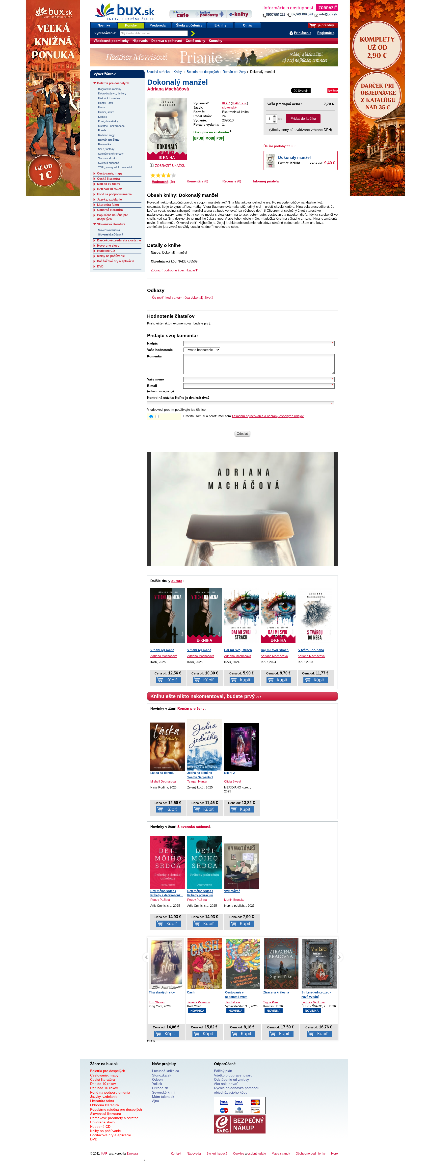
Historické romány (109, 98)
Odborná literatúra (110, 210)
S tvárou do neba (311, 650)
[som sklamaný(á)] (153, 175)
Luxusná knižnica (165, 1071)
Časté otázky (195, 41)
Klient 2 (229, 773)
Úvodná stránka (158, 72)
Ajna (155, 1101)
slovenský (229, 107)
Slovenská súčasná (193, 827)
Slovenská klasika (109, 230)
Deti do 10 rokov (108, 184)
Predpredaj (158, 25)
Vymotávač (232, 891)
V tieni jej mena (162, 650)
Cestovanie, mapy (110, 173)
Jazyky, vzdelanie (109, 199)
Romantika (104, 144)
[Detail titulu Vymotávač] (241, 866)
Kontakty (215, 41)
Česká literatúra (108, 178)
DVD (100, 266)
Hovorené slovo (108, 245)
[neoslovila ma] (158, 175)
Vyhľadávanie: (105, 33)
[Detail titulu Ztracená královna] (243, 964)
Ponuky (131, 25)
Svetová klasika (107, 158)
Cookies (238, 1153)
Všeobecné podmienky (111, 41)
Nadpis (152, 343)
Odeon (157, 1079)
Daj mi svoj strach (238, 650)
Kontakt (176, 1153)
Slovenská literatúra (111, 224)
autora (176, 581)
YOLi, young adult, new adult (115, 167)
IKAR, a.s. (239, 103)
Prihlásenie (302, 33)
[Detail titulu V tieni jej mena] (167, 615)
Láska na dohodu (162, 773)
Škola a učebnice (189, 25)
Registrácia (325, 33)
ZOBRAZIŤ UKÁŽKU (170, 166)
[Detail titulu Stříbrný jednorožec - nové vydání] (281, 963)
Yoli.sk (157, 1084)
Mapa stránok (281, 1153)
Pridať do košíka (303, 118)
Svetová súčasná (108, 162)
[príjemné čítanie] (168, 175)
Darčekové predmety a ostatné (119, 240)
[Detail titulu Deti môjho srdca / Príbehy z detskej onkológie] (167, 862)
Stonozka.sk (161, 1075)
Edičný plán (223, 1071)
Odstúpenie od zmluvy (231, 1079)
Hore (334, 1153)
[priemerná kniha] (163, 175)
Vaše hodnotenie (160, 350)
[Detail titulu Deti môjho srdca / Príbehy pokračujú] (204, 862)
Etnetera (132, 1153)
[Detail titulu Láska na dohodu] (167, 747)
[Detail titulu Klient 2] (241, 747)
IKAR (226, 103)
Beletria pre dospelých (203, 72)
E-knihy (220, 25)
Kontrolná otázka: (160, 398)
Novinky (104, 25)
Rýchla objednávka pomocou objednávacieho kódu (236, 1090)
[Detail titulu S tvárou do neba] (315, 615)
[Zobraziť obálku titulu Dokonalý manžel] (167, 129)
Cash (152, 992)
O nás (247, 25)
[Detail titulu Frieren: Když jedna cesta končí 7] (319, 963)
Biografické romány (109, 88)
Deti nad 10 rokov (109, 189)
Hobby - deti (105, 102)
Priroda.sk (160, 1088)
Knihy (178, 72)
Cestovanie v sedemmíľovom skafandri (198, 997)
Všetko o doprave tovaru (233, 1075)
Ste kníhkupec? (217, 1153)
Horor (101, 107)
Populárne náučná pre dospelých (116, 1109)
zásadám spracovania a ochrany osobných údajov (268, 416)
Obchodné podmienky (310, 1153)
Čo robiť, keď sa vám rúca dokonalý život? (182, 297)
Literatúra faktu (108, 204)
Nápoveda (140, 41)
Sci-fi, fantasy (106, 148)
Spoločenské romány (111, 153)
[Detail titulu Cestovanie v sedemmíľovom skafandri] (204, 963)
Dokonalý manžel (294, 157)
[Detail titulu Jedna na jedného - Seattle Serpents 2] (204, 745)
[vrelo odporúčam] (173, 175)
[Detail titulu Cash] (166, 964)
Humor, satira (106, 112)
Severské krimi (163, 1092)
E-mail (152, 386)
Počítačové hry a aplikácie (115, 261)
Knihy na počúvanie (111, 256)
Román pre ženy (234, 72)
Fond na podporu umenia (114, 194)
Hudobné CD (106, 251)
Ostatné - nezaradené (111, 125)
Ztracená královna (238, 992)
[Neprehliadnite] (300, 12)
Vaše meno (155, 379)
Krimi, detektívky (108, 121)
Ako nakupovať (226, 1084)
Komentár (154, 356)
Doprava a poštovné (166, 41)
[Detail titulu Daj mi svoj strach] (241, 615)
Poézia (102, 130)
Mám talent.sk (163, 1097)
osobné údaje (256, 1153)
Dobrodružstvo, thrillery (112, 93)
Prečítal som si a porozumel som (243, 416)
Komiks (102, 116)
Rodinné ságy (106, 135)
